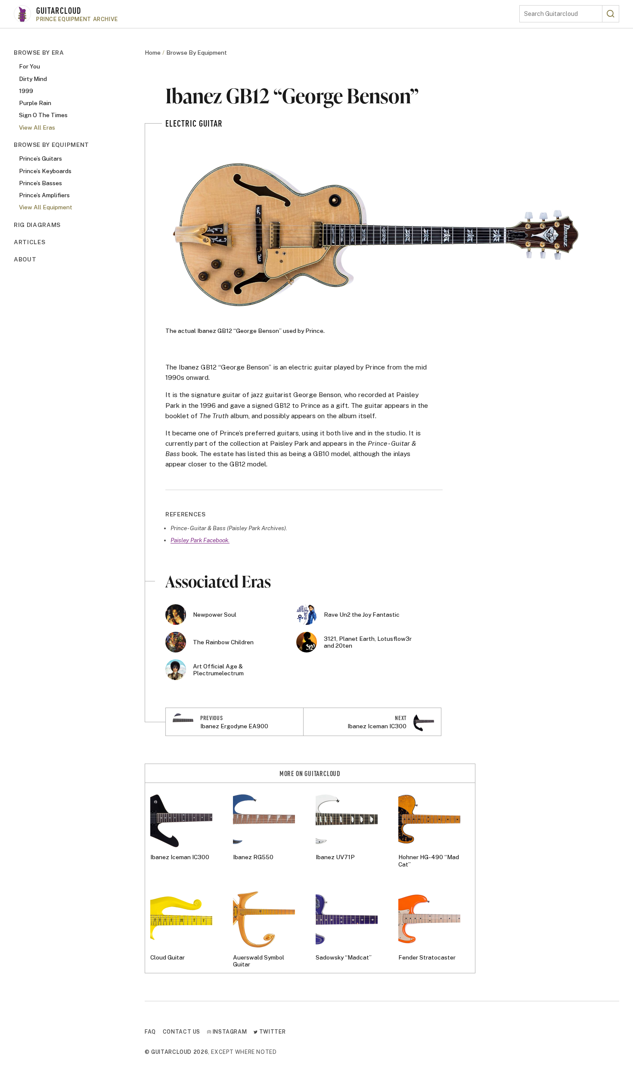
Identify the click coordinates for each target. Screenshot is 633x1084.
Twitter (271, 1031)
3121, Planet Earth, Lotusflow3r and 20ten (368, 642)
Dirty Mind (33, 78)
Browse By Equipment (51, 144)
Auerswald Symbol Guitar (258, 961)
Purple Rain (35, 102)
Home (153, 52)
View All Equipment (45, 207)
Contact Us (181, 1031)
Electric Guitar (194, 123)
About (25, 259)
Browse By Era (39, 52)
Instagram (229, 1031)
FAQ (150, 1031)
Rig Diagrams (37, 224)
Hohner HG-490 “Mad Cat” (428, 860)
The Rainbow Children (223, 642)
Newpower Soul (214, 614)
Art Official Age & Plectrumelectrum (218, 670)
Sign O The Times (43, 115)
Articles (29, 242)
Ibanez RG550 (253, 857)
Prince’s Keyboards (45, 170)
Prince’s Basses (40, 183)
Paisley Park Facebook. (200, 540)
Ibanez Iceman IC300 (179, 857)
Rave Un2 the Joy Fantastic (362, 614)
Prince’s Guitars (40, 158)
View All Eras (37, 127)
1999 (26, 90)
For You (29, 66)
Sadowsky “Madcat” (344, 957)
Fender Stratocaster (427, 957)
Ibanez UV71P (335, 857)
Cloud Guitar (167, 957)
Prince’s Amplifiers (44, 195)
